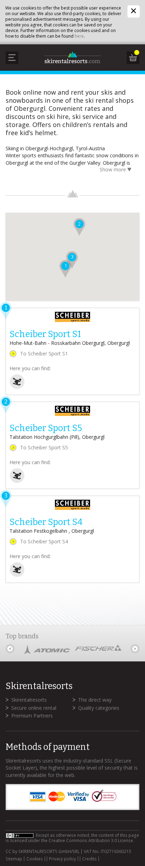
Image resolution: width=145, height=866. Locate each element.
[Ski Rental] (17, 387)
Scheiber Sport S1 (45, 334)
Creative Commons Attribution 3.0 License (91, 840)
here (79, 36)
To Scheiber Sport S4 (44, 541)
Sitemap (14, 858)
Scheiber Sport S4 (46, 522)
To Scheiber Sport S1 (44, 353)
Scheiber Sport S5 (46, 428)
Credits (89, 858)
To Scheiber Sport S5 (44, 447)
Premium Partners (32, 715)
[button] (79, 227)
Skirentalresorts (29, 699)
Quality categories (98, 707)
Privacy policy (62, 858)
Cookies (34, 858)
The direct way (95, 699)
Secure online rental (33, 707)
